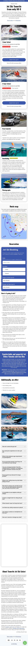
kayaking (7, 626)
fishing (18, 626)
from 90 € (14, 59)
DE (17, 640)
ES (12, 640)
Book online (10, 20)
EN (8, 640)
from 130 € (14, 103)
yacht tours (12, 626)
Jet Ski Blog (14, 644)
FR (14, 640)
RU (20, 640)
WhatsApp (18, 20)
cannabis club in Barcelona (18, 628)
